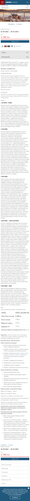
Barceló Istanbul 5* (15, 355)
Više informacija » (17, 494)
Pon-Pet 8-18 (4, 5)
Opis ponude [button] (5, 57)
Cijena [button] (3, 52)
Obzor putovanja (11, 2)
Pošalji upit (15, 41)
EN (27, 5)
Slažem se (15, 497)
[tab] (15, 52)
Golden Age (24, 353)
